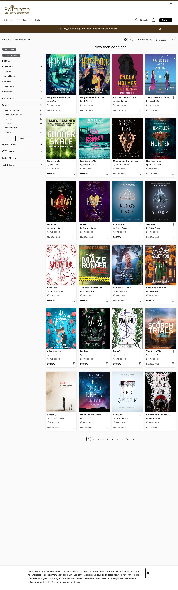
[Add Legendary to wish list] (74, 237)
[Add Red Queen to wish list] (140, 427)
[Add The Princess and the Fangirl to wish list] (173, 110)
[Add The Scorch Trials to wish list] (173, 364)
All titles (7, 72)
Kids (37, 20)
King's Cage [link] (118, 224)
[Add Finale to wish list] (107, 237)
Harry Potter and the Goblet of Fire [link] (60, 97)
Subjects (7, 20)
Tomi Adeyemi (154, 418)
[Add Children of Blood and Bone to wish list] (173, 427)
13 (127, 439)
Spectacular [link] (52, 288)
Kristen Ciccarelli (155, 164)
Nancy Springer (121, 101)
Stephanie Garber (122, 164)
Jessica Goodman (89, 164)
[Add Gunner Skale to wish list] (74, 174)
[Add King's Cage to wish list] (140, 237)
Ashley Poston (154, 101)
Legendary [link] (52, 224)
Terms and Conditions (77, 571)
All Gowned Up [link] (54, 351)
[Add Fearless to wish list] (107, 364)
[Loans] (154, 20)
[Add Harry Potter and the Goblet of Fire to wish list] (74, 110)
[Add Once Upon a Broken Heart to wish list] (140, 174)
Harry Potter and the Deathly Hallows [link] (93, 97)
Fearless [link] (84, 351)
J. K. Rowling (54, 101)
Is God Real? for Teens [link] (90, 415)
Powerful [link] (117, 351)
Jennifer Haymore (56, 355)
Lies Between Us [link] (88, 161)
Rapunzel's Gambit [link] (122, 288)
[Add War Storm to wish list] (173, 237)
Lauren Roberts (88, 355)
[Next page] (133, 439)
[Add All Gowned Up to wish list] (74, 364)
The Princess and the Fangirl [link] (159, 97)
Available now (9, 76)
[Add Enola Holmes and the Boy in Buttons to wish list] (140, 110)
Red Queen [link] (118, 415)
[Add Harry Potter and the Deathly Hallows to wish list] (107, 110)
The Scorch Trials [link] (154, 351)
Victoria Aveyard (122, 228)
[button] (141, 20)
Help (170, 4)
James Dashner (56, 164)
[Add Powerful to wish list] (140, 364)
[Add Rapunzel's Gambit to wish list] (140, 301)
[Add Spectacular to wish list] (74, 301)
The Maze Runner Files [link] (91, 288)
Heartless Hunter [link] (154, 161)
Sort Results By (145, 39)
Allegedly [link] (51, 415)
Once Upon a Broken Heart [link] (126, 161)
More (22, 138)
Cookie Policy (73, 582)
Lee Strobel (87, 418)
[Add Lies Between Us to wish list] (107, 174)
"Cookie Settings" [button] (67, 578)
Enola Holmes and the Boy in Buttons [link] (126, 97)
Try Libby (62, 28)
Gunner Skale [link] (53, 161)
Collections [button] (23, 20)
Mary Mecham (121, 291)
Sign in (165, 20)
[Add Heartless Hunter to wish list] (173, 174)
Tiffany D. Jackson (57, 418)
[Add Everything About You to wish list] (173, 301)
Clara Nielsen (154, 291)
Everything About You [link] (156, 288)
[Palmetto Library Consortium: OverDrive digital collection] (16, 9)
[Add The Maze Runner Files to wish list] (107, 301)
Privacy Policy (99, 571)
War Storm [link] (151, 224)
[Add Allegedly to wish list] (74, 427)
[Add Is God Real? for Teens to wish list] (107, 427)
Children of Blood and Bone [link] (159, 415)
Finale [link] (83, 224)
